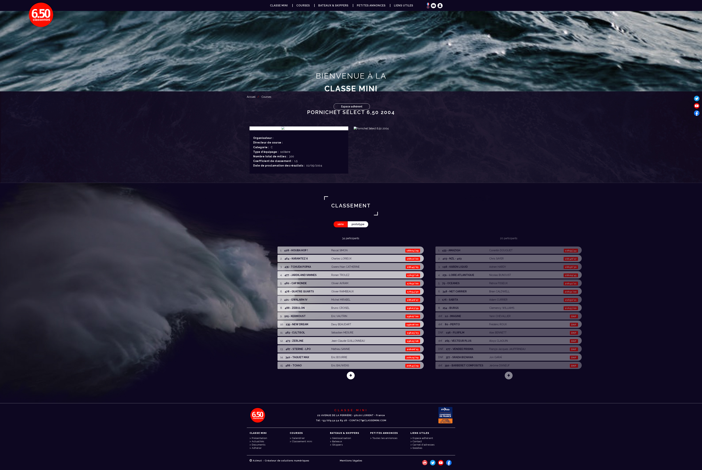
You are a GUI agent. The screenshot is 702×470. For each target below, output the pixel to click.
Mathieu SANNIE (340, 349)
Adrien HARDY (497, 266)
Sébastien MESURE (342, 332)
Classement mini (302, 441)
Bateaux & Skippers (333, 5)
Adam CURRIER (498, 299)
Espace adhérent (351, 106)
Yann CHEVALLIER (500, 316)
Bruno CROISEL (340, 307)
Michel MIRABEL (340, 299)
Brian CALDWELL (499, 291)
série (340, 224)
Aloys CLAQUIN (498, 340)
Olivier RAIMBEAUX (342, 291)
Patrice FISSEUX (498, 283)
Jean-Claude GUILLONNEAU (348, 340)
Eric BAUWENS (340, 365)
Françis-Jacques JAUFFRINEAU (507, 349)
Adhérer (257, 448)
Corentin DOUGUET (501, 250)
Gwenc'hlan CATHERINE (345, 266)
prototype (358, 224)
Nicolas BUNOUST (500, 275)
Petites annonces (371, 5)
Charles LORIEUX (341, 258)
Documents (258, 444)
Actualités (258, 441)
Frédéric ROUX (498, 324)
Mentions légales (351, 460)
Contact (417, 441)
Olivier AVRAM (339, 283)
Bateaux (337, 441)
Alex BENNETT (498, 332)
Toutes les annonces (384, 438)
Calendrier (298, 438)
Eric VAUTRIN (339, 316)
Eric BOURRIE (339, 357)
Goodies (417, 448)
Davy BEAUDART (341, 324)
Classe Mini (279, 5)
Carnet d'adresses (424, 444)
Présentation (259, 438)
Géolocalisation (341, 438)
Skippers (337, 444)
